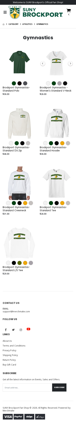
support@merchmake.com (16, 311)
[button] (68, 13)
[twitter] (13, 330)
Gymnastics (42, 24)
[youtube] (28, 329)
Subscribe (59, 387)
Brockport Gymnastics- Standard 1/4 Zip (16, 149)
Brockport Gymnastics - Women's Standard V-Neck (55, 89)
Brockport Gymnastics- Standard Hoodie (53, 149)
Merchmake (8, 410)
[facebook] (6, 330)
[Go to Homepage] (35, 12)
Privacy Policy (9, 350)
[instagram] (21, 330)
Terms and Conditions (14, 345)
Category (13, 24)
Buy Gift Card (9, 364)
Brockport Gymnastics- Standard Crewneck (16, 209)
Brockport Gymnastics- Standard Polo (16, 89)
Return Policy (9, 359)
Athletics (27, 24)
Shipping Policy (10, 355)
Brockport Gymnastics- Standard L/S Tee (16, 269)
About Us (7, 340)
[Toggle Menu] (5, 12)
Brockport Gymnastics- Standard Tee (53, 209)
